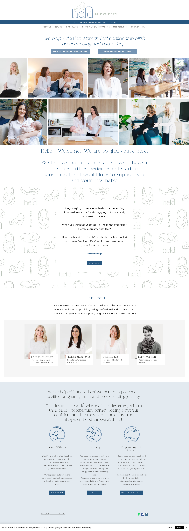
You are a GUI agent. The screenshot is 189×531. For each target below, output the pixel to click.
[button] (47, 27)
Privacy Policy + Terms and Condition (53, 514)
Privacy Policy (86, 527)
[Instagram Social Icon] (146, 514)
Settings (169, 527)
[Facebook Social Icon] (142, 514)
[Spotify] (138, 514)
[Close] (186, 527)
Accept (179, 527)
